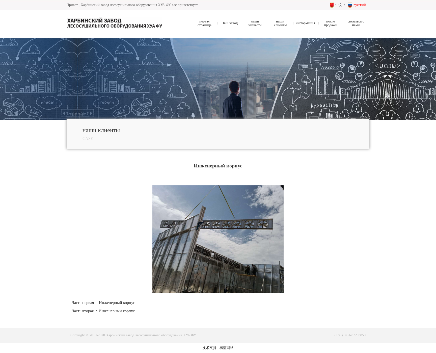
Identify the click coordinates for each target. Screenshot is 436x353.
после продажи (330, 23)
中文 (338, 5)
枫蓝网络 (227, 348)
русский (359, 5)
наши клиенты (280, 23)
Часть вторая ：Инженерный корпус (103, 311)
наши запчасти (255, 23)
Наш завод (230, 23)
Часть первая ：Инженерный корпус (103, 302)
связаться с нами (356, 23)
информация (305, 23)
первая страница (204, 23)
